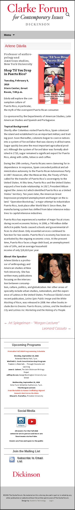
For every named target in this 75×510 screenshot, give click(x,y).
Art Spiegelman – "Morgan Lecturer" (31, 322)
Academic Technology (37, 500)
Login (51, 500)
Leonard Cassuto (56, 328)
